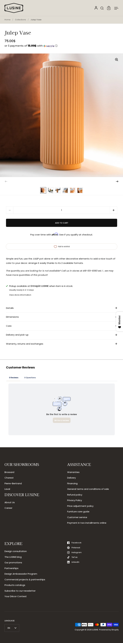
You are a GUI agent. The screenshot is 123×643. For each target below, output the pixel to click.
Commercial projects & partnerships (24, 579)
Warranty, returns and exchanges (24, 343)
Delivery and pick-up (17, 334)
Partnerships (11, 568)
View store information (20, 294)
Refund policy (74, 494)
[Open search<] (102, 8)
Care (9, 325)
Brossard (9, 472)
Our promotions (13, 562)
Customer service (77, 517)
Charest (9, 477)
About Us (9, 502)
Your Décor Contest (15, 596)
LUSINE (95, 629)
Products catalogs (14, 585)
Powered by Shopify (109, 629)
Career (8, 507)
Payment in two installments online (86, 522)
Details (10, 308)
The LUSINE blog (13, 557)
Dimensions (12, 316)
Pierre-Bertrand (13, 483)
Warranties (73, 472)
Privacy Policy (74, 500)
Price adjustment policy (80, 506)
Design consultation (15, 551)
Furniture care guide (78, 511)
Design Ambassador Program (20, 573)
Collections (20, 19)
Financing (72, 483)
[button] (61, 46)
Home (7, 19)
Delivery (71, 477)
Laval (7, 489)
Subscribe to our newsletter (20, 590)
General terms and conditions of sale (88, 489)
